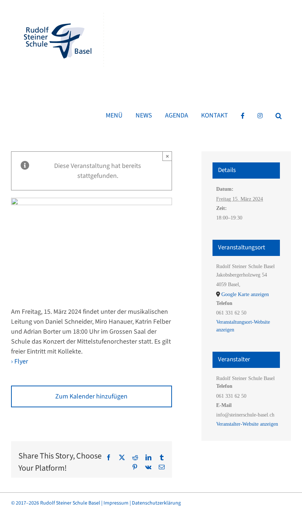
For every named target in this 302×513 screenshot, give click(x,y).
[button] (278, 115)
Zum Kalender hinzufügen (91, 396)
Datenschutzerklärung (156, 503)
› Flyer (19, 361)
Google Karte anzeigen (245, 294)
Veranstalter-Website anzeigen (247, 424)
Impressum (116, 503)
